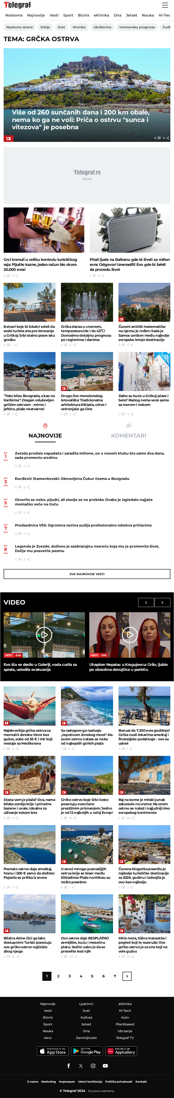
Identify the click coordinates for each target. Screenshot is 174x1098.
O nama (32, 1081)
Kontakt (141, 1081)
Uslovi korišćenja (90, 1081)
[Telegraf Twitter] (80, 1065)
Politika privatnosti (118, 1081)
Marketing (48, 1081)
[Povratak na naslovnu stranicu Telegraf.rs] (17, 5)
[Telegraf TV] (105, 1065)
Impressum (67, 1081)
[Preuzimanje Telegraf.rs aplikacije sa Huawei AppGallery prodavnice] (121, 1051)
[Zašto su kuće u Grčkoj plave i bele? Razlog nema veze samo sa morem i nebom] (144, 371)
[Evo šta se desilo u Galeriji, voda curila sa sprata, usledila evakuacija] (44, 635)
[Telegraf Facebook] (68, 1065)
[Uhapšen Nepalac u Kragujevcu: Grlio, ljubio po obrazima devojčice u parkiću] (129, 635)
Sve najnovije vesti (87, 574)
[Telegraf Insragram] (93, 1065)
